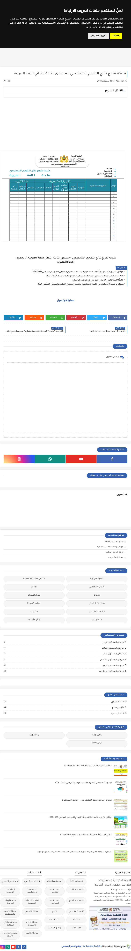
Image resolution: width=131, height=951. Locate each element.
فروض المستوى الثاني (113, 654)
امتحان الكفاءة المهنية (34, 579)
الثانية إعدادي (117, 713)
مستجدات (97, 620)
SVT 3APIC (96, 743)
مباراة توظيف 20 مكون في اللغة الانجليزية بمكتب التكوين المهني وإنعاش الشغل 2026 (81, 284)
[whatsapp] (50, 459)
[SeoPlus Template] (128, 946)
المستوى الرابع (76, 901)
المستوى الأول (76, 881)
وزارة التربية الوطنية (114, 552)
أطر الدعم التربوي (10, 881)
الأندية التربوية (97, 579)
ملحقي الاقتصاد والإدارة (10, 934)
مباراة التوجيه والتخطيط (10, 912)
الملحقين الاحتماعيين (32, 891)
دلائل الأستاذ (34, 595)
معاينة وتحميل (65, 300)
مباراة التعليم (31, 911)
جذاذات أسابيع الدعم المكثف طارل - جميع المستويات (87, 800)
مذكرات (34, 612)
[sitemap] (24, 947)
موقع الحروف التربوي (114, 542)
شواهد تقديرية (34, 603)
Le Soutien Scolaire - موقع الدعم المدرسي (82, 946)
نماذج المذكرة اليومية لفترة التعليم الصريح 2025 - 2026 (86, 835)
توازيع (34, 587)
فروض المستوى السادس (111, 671)
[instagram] (19, 459)
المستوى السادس (54, 902)
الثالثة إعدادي (117, 702)
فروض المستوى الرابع (113, 665)
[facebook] (112, 459)
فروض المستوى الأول (113, 642)
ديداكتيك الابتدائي (97, 603)
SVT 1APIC (96, 735)
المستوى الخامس (54, 891)
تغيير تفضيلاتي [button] (98, 36)
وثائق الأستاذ (34, 620)
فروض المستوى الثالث (113, 648)
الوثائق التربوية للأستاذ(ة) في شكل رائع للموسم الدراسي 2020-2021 (80, 817)
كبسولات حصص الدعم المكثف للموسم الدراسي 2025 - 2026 (83, 783)
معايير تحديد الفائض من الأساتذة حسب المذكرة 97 (88, 766)
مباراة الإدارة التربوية (10, 902)
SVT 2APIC (34, 735)
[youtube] (81, 459)
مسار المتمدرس (115, 557)
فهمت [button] (116, 36)
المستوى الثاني (76, 890)
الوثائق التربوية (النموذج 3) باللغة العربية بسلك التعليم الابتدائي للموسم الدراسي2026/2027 (77, 272)
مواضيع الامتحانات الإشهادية (110, 547)
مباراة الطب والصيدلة (32, 923)
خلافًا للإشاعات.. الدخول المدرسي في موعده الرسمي (98, 280)
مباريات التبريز (31, 933)
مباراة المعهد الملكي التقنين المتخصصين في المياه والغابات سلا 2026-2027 (85, 276)
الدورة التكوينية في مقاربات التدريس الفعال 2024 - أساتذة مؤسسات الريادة (113, 885)
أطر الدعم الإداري (32, 881)
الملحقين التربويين (10, 891)
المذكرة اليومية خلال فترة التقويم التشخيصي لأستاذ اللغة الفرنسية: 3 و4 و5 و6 (75, 852)
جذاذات (97, 595)
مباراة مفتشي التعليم (10, 923)
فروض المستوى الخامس (111, 660)
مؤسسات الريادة (97, 612)
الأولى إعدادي (117, 708)
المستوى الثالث (54, 881)
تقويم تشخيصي (97, 587)
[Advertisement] (65, 124)
